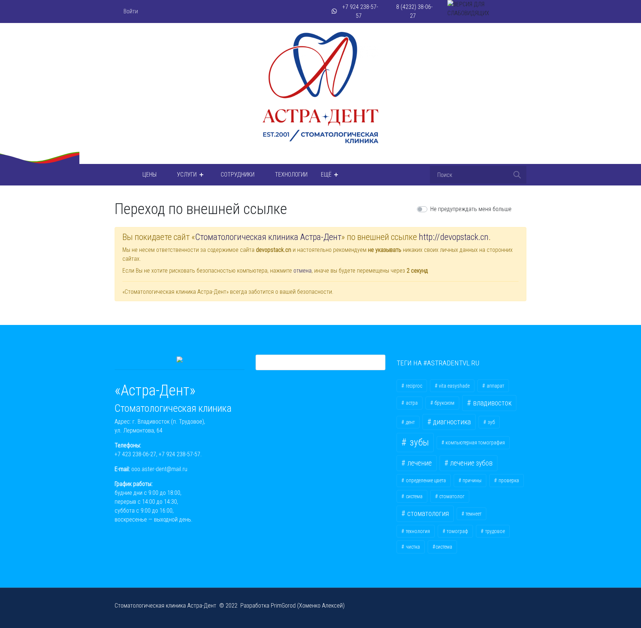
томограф (457, 531)
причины (471, 480)
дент (410, 422)
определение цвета (425, 480)
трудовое (494, 531)
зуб (491, 422)
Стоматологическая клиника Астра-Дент (268, 237)
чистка (412, 547)
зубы (418, 442)
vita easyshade (454, 386)
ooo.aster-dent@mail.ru (159, 469)
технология (417, 531)
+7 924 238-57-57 (179, 454)
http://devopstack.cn (454, 237)
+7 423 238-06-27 (135, 454)
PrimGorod (283, 605)
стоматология (427, 513)
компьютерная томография (474, 442)
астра (411, 403)
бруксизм (443, 403)
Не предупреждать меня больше (471, 209)
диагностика (451, 422)
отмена (302, 270)
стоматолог (451, 496)
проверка (508, 480)
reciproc (413, 386)
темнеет (472, 514)
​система (443, 547)
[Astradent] (119, 174)
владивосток (491, 403)
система (414, 496)
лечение (419, 463)
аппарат (495, 386)
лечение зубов (470, 463)
